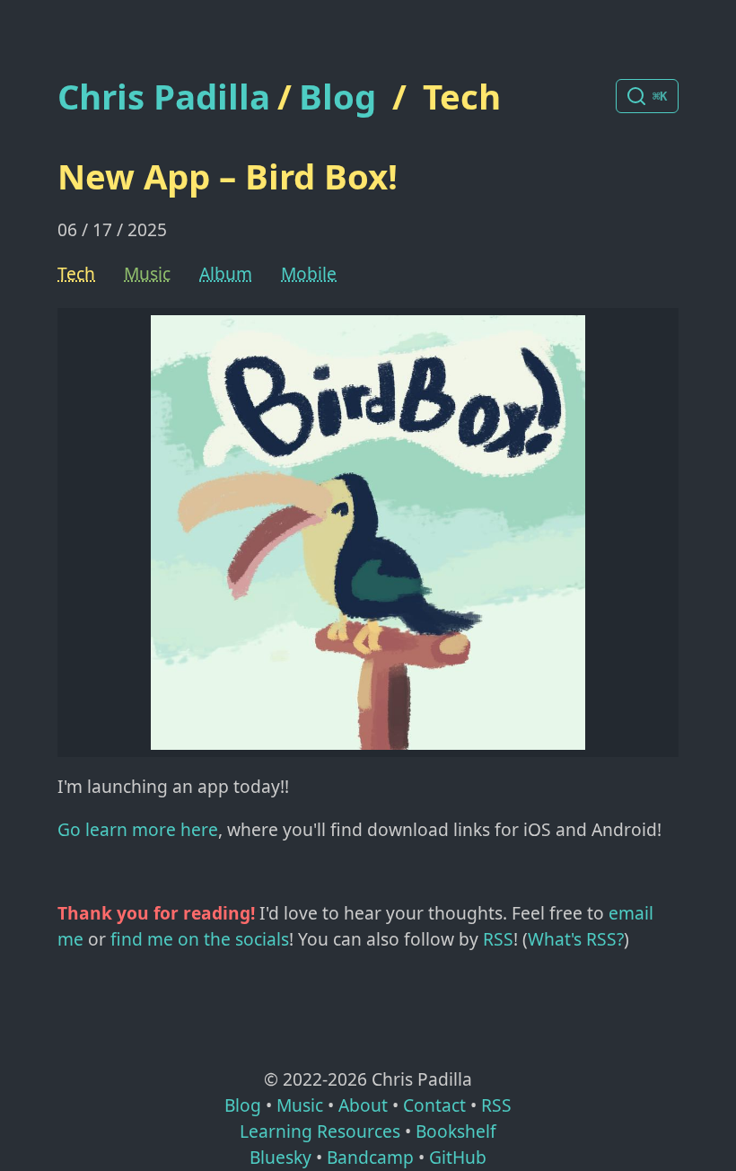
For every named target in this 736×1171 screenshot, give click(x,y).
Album (225, 273)
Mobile (309, 273)
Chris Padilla (163, 96)
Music (147, 273)
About (363, 1105)
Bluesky (280, 1157)
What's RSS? (576, 939)
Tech (462, 96)
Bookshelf (456, 1131)
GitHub (457, 1157)
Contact (434, 1105)
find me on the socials (199, 939)
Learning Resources (320, 1131)
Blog (337, 96)
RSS (498, 939)
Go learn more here (137, 829)
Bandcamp (370, 1157)
